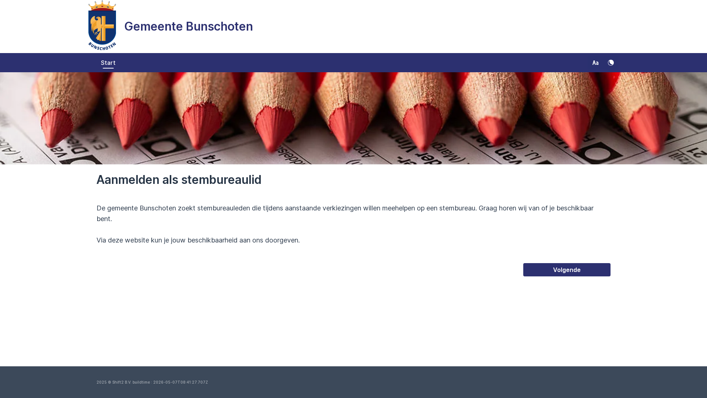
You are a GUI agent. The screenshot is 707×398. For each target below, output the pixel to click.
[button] (595, 62)
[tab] (108, 63)
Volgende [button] (567, 269)
